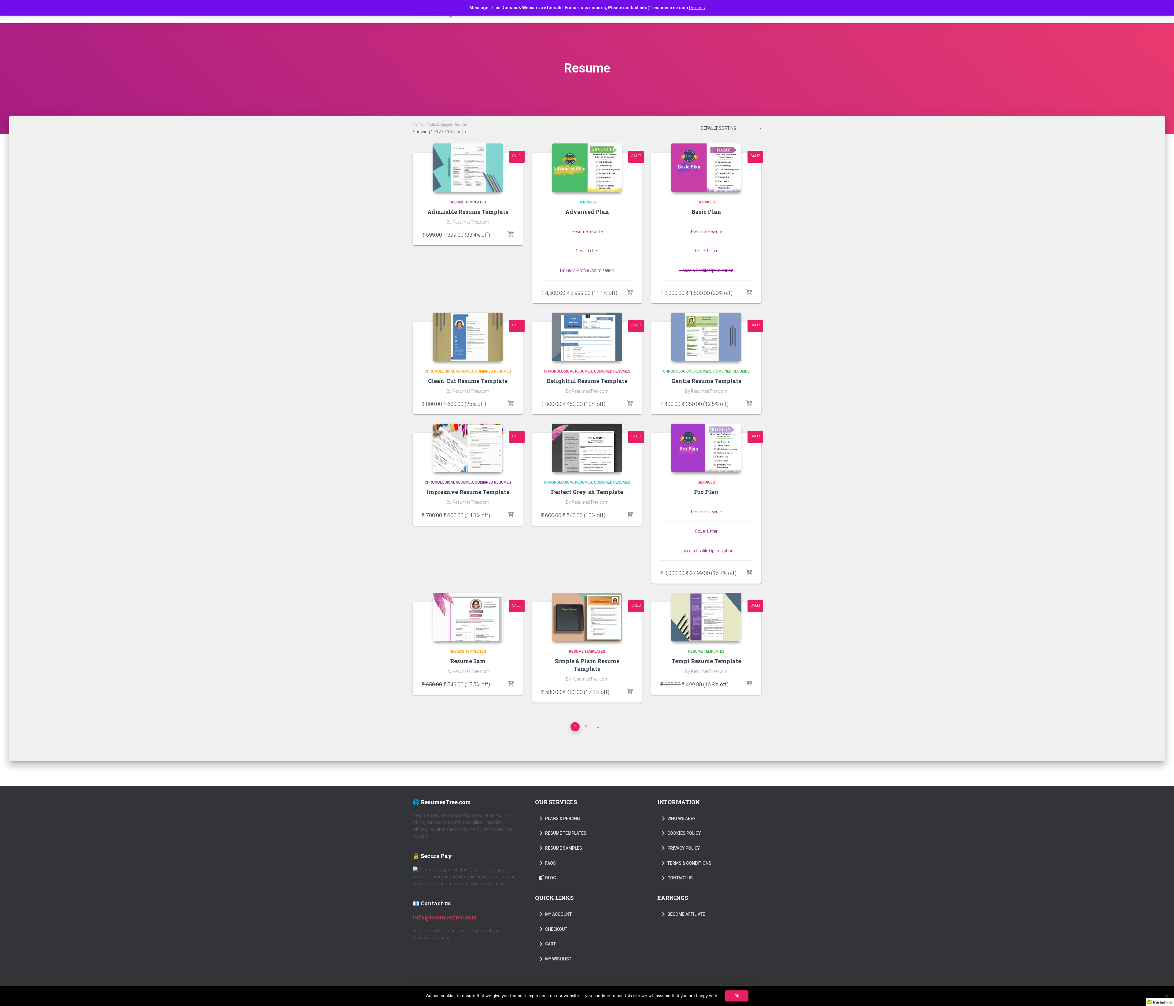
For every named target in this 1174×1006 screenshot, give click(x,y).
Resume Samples (563, 848)
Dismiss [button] (697, 7)
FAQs (550, 863)
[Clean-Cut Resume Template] (468, 337)
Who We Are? (681, 818)
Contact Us (680, 877)
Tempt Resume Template (706, 661)
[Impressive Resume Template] (468, 448)
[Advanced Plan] (587, 167)
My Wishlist (558, 958)
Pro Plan (706, 492)
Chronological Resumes (449, 371)
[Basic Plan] (706, 167)
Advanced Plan (587, 211)
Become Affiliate (686, 914)
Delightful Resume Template (587, 380)
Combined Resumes (493, 371)
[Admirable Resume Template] (468, 167)
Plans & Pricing (562, 818)
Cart (550, 943)
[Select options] (511, 235)
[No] (1166, 996)
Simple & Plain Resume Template (587, 664)
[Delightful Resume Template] (587, 337)
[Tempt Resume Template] (706, 617)
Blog (550, 877)
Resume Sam (467, 661)
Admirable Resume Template (467, 211)
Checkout (556, 929)
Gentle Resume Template (706, 380)
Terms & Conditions (689, 863)
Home (417, 124)
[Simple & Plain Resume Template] (587, 617)
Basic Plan (706, 211)
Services (587, 202)
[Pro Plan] (706, 448)
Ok (736, 996)
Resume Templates (468, 202)
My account (558, 914)
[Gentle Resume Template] (706, 337)
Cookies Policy (684, 833)
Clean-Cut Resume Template (468, 380)
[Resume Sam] (468, 617)
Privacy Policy (683, 848)
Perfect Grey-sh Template (587, 492)
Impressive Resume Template (467, 492)
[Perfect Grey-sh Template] (587, 448)
